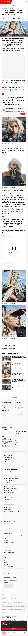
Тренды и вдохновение (9, 552)
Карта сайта (17, 442)
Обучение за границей (9, 542)
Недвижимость (8, 547)
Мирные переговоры (8, 474)
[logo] (8, 2)
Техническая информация (20, 431)
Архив (16, 440)
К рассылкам (8, 585)
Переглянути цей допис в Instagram (11, 252)
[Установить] (14, 626)
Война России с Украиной (10, 469)
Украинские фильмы (8, 523)
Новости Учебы (8, 533)
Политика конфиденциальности (6, 439)
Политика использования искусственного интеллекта (7, 442)
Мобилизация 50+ (8, 490)
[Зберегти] (24, 19)
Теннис (5, 562)
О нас (3, 422)
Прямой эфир (7, 459)
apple (15, 595)
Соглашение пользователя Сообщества (20, 425)
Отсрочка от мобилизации (10, 496)
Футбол (5, 560)
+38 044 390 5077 (18, 402)
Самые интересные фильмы (10, 521)
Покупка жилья (7, 550)
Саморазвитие (7, 540)
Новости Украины (8, 457)
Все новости (7, 453)
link (15, 408)
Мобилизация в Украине (10, 486)
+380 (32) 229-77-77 (10, 617)
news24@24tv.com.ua (6, 402)
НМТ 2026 (6, 538)
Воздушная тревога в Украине (10, 476)
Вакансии (17, 435)
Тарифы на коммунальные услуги (11, 511)
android (6, 595)
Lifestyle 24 (4, 5)
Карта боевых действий (9, 473)
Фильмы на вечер (8, 525)
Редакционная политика (7, 427)
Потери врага (7, 482)
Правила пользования (6, 436)
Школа (5, 537)
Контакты (17, 433)
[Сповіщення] (26, 2)
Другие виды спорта (8, 566)
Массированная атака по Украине (11, 478)
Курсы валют (7, 507)
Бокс (5, 558)
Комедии (6, 526)
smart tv (6, 598)
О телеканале (4, 429)
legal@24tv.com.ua (17, 619)
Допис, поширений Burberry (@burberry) (12, 266)
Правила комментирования (19, 428)
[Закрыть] (25, 623)
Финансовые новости (9, 509)
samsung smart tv (15, 598)
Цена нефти (6, 505)
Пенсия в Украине (8, 515)
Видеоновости (7, 461)
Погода (5, 464)
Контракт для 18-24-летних (10, 494)
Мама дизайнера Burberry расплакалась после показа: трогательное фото (13, 82)
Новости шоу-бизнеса (12, 5)
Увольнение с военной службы (11, 488)
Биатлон (6, 564)
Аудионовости (7, 462)
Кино (5, 519)
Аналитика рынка (8, 548)
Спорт (5, 557)
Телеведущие (4, 431)
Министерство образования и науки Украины (14, 535)
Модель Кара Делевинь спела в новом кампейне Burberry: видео (22, 5)
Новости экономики (9, 504)
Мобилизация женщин (9, 492)
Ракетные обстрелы (8, 471)
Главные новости (8, 455)
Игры (16, 444)
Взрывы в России (8, 480)
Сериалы (6, 528)
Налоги (5, 513)
